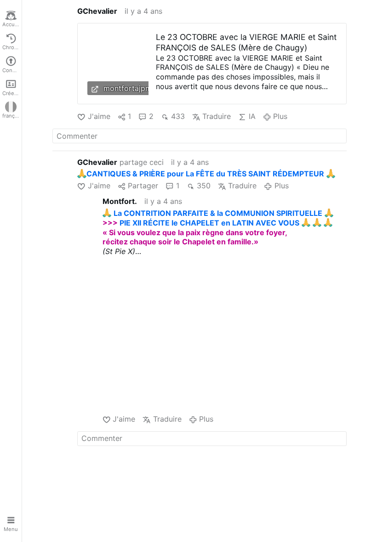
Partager (143, 185)
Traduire (216, 116)
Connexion (12, 70)
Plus (280, 116)
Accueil (11, 24)
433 (178, 116)
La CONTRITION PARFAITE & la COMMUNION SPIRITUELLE (218, 213)
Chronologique (12, 47)
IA (252, 116)
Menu (11, 529)
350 (204, 185)
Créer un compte (12, 93)
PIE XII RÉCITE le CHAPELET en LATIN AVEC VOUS (209, 222)
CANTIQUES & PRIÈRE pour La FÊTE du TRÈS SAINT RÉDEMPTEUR (205, 173)
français (12, 116)
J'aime (99, 116)
